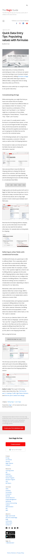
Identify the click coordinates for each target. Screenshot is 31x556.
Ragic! (10, 405)
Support (8, 505)
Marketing (8, 501)
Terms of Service (11, 553)
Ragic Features (9, 463)
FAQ (7, 481)
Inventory (8, 490)
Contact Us (8, 524)
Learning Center (10, 470)
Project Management (11, 499)
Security (8, 461)
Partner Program (10, 477)
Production (8, 494)
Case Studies (9, 476)
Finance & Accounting (11, 503)
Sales (7, 488)
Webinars (8, 474)
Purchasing (8, 492)
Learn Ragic (18, 402)
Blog (7, 519)
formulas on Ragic (23, 76)
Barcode (8, 496)
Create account (15, 444)
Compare (8, 465)
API (6, 472)
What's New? (9, 523)
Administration (9, 506)
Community (9, 521)
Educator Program (10, 479)
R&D (7, 510)
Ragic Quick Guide (10, 515)
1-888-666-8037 (10, 543)
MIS (7, 508)
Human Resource (10, 497)
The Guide (10, 10)
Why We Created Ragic (11, 517)
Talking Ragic (10, 402)
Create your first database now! (13, 428)
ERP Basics (8, 483)
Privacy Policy (20, 553)
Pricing (7, 458)
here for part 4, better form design (14, 395)
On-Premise (9, 459)
